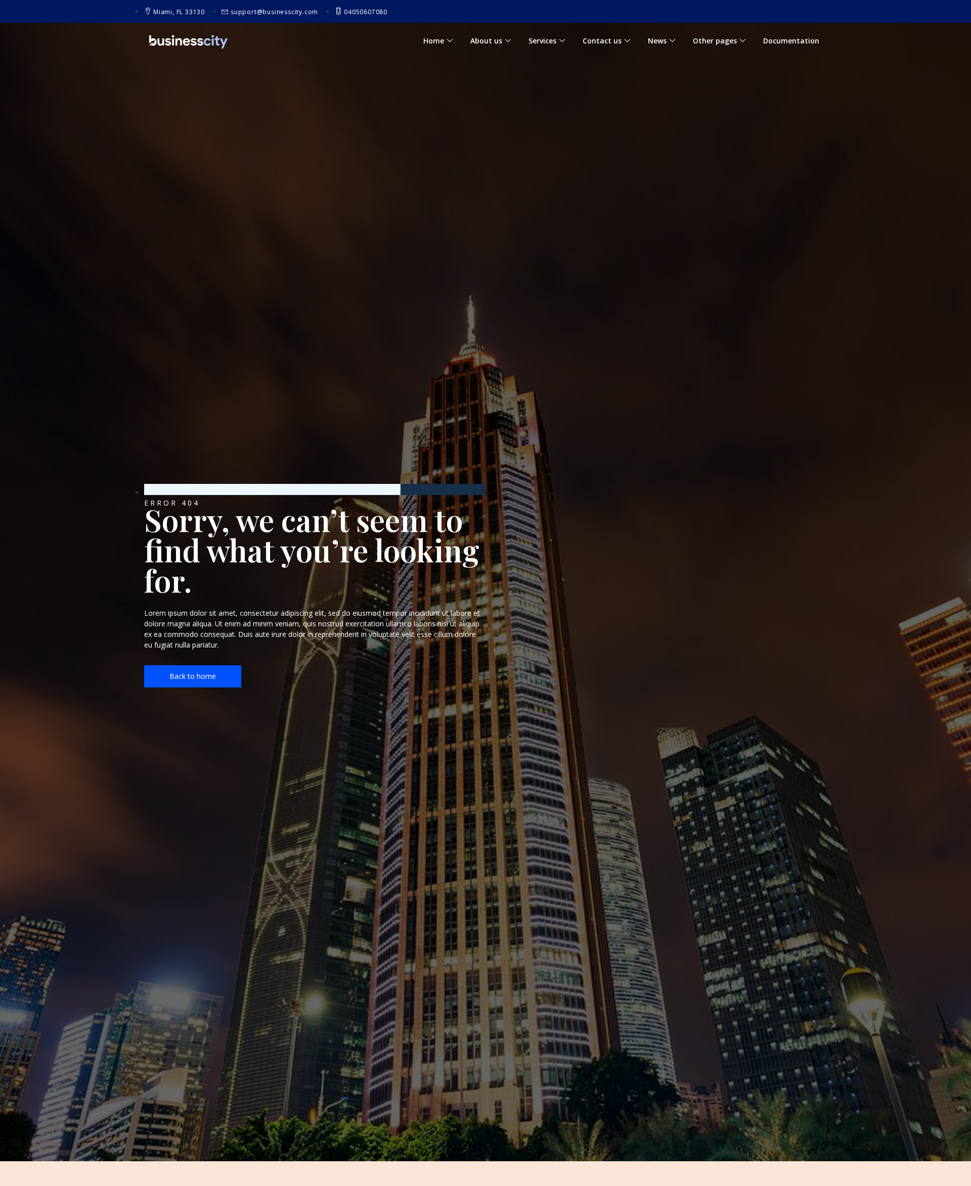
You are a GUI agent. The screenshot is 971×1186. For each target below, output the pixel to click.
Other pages (715, 40)
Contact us (602, 40)
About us (486, 40)
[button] (192, 676)
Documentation (791, 40)
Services (542, 40)
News (657, 40)
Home (433, 40)
